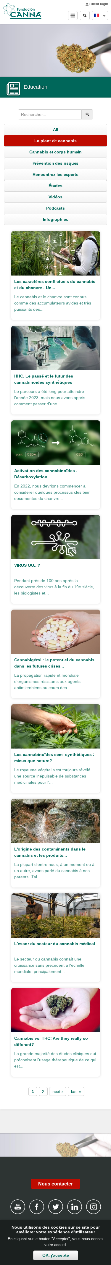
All (55, 129)
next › (57, 1091)
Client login (98, 4)
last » (76, 1091)
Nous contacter (55, 1183)
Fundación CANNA (22, 11)
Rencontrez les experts (55, 174)
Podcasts (55, 208)
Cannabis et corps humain (55, 152)
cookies (59, 1227)
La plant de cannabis (55, 140)
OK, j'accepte (55, 1255)
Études (55, 185)
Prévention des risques (56, 163)
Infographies (55, 219)
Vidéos (55, 197)
